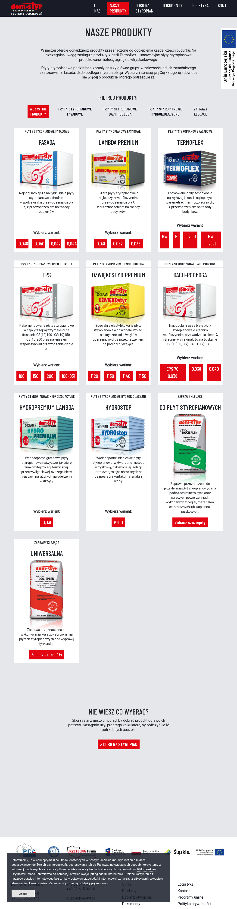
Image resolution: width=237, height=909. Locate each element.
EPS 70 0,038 (172, 372)
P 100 (118, 522)
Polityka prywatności (194, 904)
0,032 (118, 243)
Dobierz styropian (144, 8)
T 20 (94, 376)
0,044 (72, 243)
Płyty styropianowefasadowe (75, 111)
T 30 (110, 376)
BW (165, 236)
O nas (97, 8)
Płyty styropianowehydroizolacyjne (165, 111)
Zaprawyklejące (200, 111)
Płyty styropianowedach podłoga (120, 111)
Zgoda (23, 894)
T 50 (142, 376)
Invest (191, 236)
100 (22, 376)
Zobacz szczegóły (190, 522)
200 (50, 376)
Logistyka (200, 5)
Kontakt (225, 5)
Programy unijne (190, 897)
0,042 (56, 243)
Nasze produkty (118, 8)
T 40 (126, 376)
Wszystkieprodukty (38, 111)
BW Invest (211, 240)
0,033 (135, 243)
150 (35, 376)
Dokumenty (172, 5)
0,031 (101, 243)
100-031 (68, 376)
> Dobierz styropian (118, 744)
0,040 (39, 243)
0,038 (23, 243)
